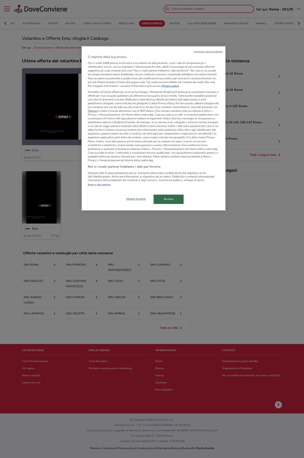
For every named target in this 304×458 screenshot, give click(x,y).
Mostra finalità (136, 199)
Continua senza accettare (208, 51)
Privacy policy (170, 86)
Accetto (169, 199)
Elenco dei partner (99, 185)
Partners (93, 111)
